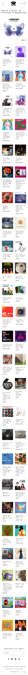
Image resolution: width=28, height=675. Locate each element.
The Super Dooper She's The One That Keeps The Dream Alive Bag (7, 86)
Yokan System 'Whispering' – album (20, 516)
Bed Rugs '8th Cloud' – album (20, 584)
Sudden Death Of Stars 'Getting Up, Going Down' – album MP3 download (7, 370)
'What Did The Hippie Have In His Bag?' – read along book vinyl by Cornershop (20, 183)
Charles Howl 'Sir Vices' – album (20, 540)
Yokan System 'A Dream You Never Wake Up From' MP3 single (20, 494)
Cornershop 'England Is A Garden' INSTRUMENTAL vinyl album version (7, 135)
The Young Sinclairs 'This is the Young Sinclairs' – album (20, 445)
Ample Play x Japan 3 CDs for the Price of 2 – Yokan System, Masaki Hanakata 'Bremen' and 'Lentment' (7, 587)
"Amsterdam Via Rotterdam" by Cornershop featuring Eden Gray (20, 62)
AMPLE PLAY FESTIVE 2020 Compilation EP (20, 563)
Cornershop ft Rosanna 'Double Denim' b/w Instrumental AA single (20, 111)
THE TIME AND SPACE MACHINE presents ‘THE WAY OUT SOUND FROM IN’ (7, 182)
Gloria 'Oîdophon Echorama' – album (6, 207)
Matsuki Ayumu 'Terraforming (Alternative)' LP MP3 (7, 233)
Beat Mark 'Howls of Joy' (7, 493)
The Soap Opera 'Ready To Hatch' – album (20, 420)
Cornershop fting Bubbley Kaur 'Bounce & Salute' (7, 61)
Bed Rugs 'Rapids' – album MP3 (19, 611)
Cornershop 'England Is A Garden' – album (20, 85)
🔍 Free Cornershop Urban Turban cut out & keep (7, 540)
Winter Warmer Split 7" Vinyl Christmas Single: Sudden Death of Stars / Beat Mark (20, 470)
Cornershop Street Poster (20, 298)
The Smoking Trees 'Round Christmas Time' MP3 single (7, 421)
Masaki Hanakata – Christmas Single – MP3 (7, 255)
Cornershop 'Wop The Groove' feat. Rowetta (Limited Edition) (7, 322)
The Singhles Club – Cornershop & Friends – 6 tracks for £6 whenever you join (7, 396)
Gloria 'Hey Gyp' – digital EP (7, 277)
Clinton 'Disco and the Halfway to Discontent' (7, 634)
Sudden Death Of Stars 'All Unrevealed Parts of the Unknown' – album (20, 208)
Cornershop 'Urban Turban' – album (20, 321)
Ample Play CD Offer (7, 562)
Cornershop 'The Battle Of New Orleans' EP (7, 345)
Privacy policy (19, 669)
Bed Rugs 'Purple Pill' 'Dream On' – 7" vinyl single (7, 612)
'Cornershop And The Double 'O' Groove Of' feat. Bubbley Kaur (7, 111)
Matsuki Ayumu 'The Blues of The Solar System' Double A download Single (7, 470)
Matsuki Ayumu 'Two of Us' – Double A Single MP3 (7, 517)
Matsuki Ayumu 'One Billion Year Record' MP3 (20, 233)
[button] (3, 3)
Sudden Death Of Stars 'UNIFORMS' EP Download (20, 369)
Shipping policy (14, 671)
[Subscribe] (23, 653)
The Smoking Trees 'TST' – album (7, 159)
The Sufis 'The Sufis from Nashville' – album (7, 444)
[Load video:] (14, 29)
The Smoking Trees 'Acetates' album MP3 (19, 393)
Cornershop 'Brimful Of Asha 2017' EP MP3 (20, 635)
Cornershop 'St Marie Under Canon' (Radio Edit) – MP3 (20, 346)
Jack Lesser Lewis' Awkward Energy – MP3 (20, 255)
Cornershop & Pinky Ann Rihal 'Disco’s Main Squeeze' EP (20, 134)
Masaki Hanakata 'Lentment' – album (7, 299)
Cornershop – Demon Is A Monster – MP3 (20, 277)
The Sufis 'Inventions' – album (20, 159)
